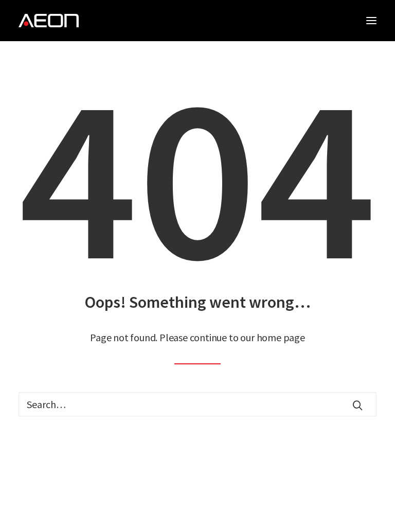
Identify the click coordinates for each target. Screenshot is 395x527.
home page (281, 337)
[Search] (197, 404)
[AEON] (49, 20)
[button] (371, 20)
